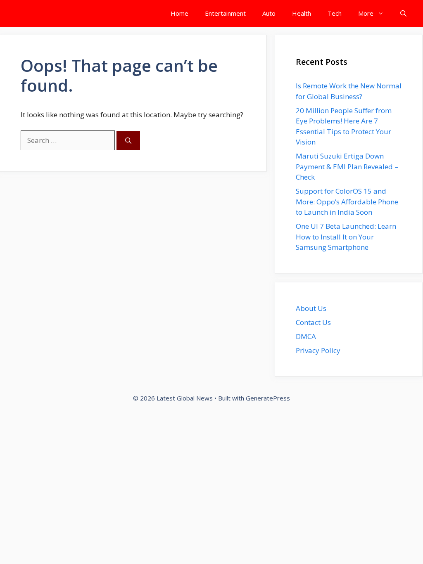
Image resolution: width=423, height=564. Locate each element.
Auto (269, 13)
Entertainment (225, 13)
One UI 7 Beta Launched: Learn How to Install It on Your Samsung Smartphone (346, 236)
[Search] (128, 140)
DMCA (306, 336)
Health (301, 13)
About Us (311, 308)
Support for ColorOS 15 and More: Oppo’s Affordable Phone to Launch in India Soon (347, 201)
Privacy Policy (318, 350)
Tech (335, 13)
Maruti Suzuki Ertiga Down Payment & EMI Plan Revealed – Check (347, 166)
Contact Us (313, 322)
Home (179, 13)
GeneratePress (268, 398)
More (365, 13)
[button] (403, 13)
